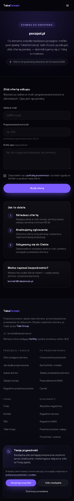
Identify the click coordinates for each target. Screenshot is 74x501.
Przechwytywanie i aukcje (53, 429)
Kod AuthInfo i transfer (51, 365)
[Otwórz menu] (67, 5)
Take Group (23, 326)
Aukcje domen (10, 373)
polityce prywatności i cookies (21, 475)
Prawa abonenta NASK (51, 380)
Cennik (43, 388)
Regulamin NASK (48, 421)
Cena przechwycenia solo (53, 357)
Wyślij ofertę (37, 188)
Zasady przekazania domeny (54, 373)
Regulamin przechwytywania (18, 388)
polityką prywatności (38, 175)
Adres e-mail (10, 108)
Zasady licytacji (11, 380)
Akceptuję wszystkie (21, 483)
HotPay (33, 339)
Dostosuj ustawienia (37, 491)
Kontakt (7, 414)
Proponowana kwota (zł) (16, 124)
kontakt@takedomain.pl (20, 281)
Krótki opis (15, 145)
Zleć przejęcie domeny (15, 357)
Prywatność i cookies (50, 437)
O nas (6, 406)
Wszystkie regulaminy (51, 406)
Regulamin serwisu (49, 414)
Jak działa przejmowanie (16, 365)
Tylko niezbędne (53, 483)
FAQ (5, 421)
